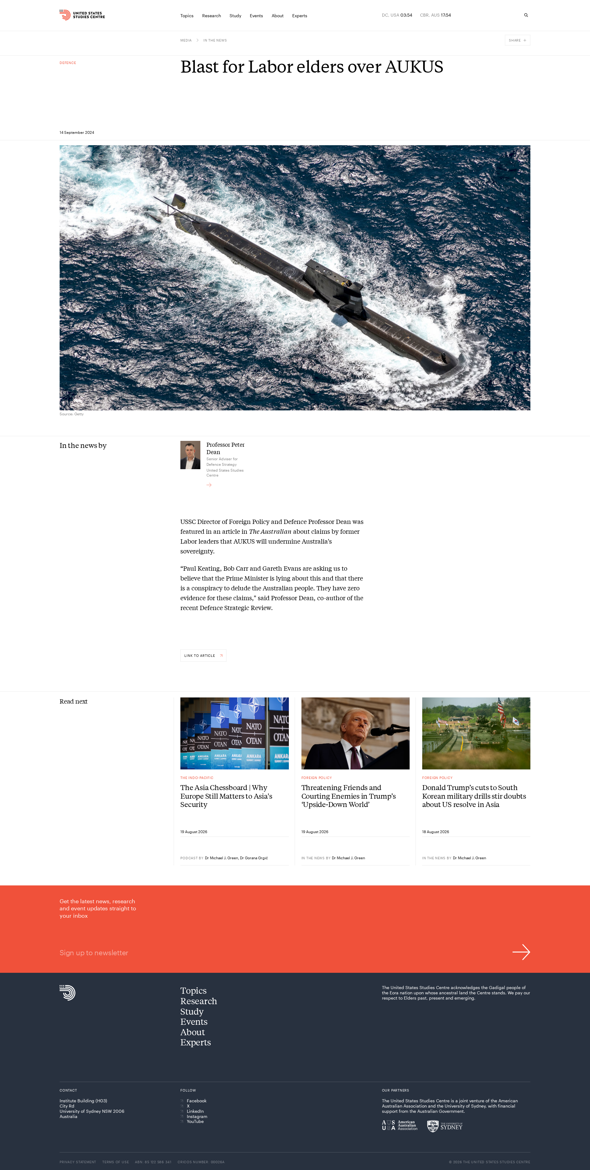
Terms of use (115, 1162)
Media (186, 40)
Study (192, 1011)
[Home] (73, 15)
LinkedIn (195, 1111)
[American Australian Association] (399, 1125)
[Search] (526, 15)
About (192, 1031)
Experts (195, 1042)
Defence (68, 63)
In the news (215, 40)
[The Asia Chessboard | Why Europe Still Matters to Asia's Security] (234, 733)
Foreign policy (316, 778)
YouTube (195, 1121)
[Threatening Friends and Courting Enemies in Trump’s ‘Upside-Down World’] (355, 733)
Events (193, 1021)
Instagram (197, 1116)
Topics (193, 990)
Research (198, 1000)
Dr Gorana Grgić (254, 858)
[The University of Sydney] (444, 1126)
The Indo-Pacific (196, 778)
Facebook (196, 1100)
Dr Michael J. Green (221, 858)
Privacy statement (78, 1162)
